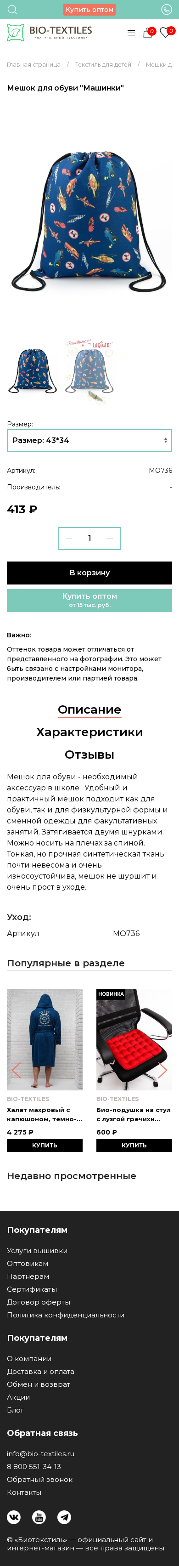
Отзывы (89, 754)
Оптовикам (27, 1264)
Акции (18, 1397)
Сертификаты (32, 1289)
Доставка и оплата (40, 1371)
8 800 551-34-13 (34, 1467)
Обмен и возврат (38, 1384)
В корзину (89, 572)
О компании (29, 1359)
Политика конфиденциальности (65, 1315)
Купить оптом (89, 10)
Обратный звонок (40, 1479)
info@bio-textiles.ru (40, 1454)
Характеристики (89, 732)
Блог (15, 1410)
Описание (90, 709)
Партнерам (28, 1276)
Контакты (24, 1492)
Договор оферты (38, 1302)
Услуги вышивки (37, 1251)
